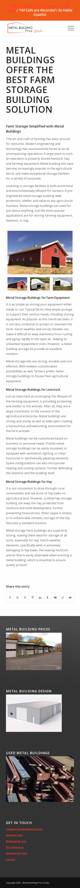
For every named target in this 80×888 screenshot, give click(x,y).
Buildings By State (16, 853)
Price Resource (15, 847)
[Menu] (69, 28)
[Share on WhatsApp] (25, 597)
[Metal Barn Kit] (40, 252)
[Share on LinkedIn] (40, 597)
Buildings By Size (16, 841)
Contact (10, 859)
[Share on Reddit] (62, 597)
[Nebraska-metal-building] (40, 284)
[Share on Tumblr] (47, 597)
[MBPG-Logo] (33, 28)
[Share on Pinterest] (32, 597)
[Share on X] (17, 597)
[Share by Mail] (70, 597)
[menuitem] (69, 28)
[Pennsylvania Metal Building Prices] (62, 284)
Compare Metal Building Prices (24, 829)
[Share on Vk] (55, 597)
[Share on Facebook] (10, 597)
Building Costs (14, 835)
